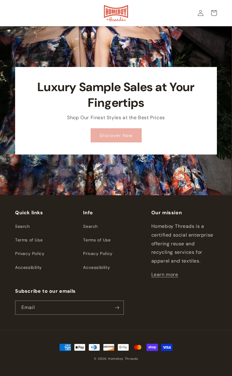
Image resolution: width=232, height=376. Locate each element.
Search (22, 226)
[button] (214, 13)
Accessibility (28, 267)
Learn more (164, 274)
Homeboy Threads (123, 359)
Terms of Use (29, 240)
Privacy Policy (29, 253)
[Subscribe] (117, 308)
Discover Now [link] (116, 135)
